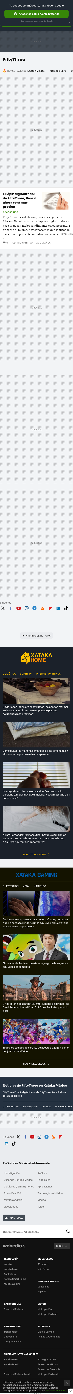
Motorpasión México (49, 1374)
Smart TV (26, 673)
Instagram (26, 607)
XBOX (26, 886)
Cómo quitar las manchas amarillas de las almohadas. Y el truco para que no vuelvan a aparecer (36, 752)
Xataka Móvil (11, 1269)
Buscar (68, 1231)
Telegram (34, 607)
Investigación (30, 1106)
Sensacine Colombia (49, 1369)
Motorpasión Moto (48, 1314)
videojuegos (11, 1206)
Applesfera (10, 1274)
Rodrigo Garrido (22, 242)
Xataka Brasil (11, 1364)
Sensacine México (48, 1364)
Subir (59, 1246)
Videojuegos (36, 874)
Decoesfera (10, 1336)
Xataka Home (36, 658)
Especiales (44, 1179)
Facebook (11, 607)
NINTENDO (40, 886)
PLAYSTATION (11, 886)
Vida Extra (43, 1269)
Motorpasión (45, 1309)
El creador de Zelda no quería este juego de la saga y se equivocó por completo (35, 964)
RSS (42, 607)
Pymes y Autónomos (49, 1336)
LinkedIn (58, 607)
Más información (55, 1390)
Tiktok (66, 607)
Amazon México (36, 70)
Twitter (3, 607)
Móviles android (13, 1200)
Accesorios (10, 212)
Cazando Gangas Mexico (18, 1179)
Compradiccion (12, 1341)
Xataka (8, 1264)
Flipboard (50, 607)
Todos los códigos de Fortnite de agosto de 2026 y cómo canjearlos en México (36, 1049)
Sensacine (43, 1286)
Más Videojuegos (34, 1063)
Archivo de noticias (38, 635)
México (42, 1200)
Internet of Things (48, 673)
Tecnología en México (50, 1193)
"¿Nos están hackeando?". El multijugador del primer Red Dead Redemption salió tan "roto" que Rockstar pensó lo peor (36, 1007)
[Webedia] (14, 1247)
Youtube (18, 607)
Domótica (9, 673)
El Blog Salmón (46, 1331)
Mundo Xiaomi (12, 1283)
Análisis (47, 1106)
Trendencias (11, 1331)
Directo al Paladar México (18, 1374)
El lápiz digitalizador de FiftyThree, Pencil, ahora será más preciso (19, 200)
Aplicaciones (45, 1186)
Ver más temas (14, 1217)
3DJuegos (43, 1264)
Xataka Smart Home (15, 1278)
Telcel (41, 1206)
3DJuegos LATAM (47, 1359)
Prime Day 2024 (63, 1106)
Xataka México (12, 1359)
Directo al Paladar (14, 1309)
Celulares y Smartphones (19, 1186)
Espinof (42, 1291)
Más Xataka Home (34, 854)
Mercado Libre (58, 70)
